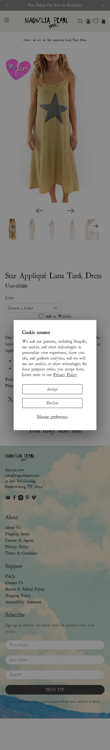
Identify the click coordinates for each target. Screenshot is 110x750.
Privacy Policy (65, 374)
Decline (52, 403)
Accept (52, 389)
